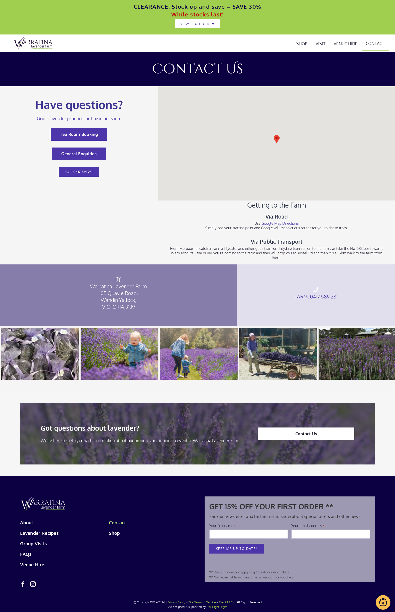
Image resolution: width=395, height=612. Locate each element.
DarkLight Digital (217, 607)
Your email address (307, 525)
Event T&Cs (226, 602)
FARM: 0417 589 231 (316, 296)
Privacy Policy (176, 602)
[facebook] (23, 584)
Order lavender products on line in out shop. (79, 118)
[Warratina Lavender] (33, 39)
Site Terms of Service (202, 602)
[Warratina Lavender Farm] (43, 498)
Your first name (222, 525)
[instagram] (33, 584)
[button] (277, 139)
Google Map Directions (280, 223)
